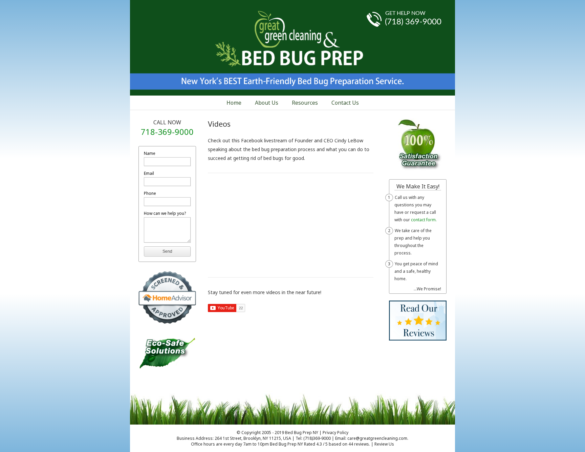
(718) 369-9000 (413, 22)
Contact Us (345, 102)
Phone (150, 193)
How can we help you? (165, 213)
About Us (266, 102)
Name (149, 153)
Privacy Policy (335, 432)
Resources (305, 102)
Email (149, 173)
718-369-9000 (167, 131)
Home (233, 102)
